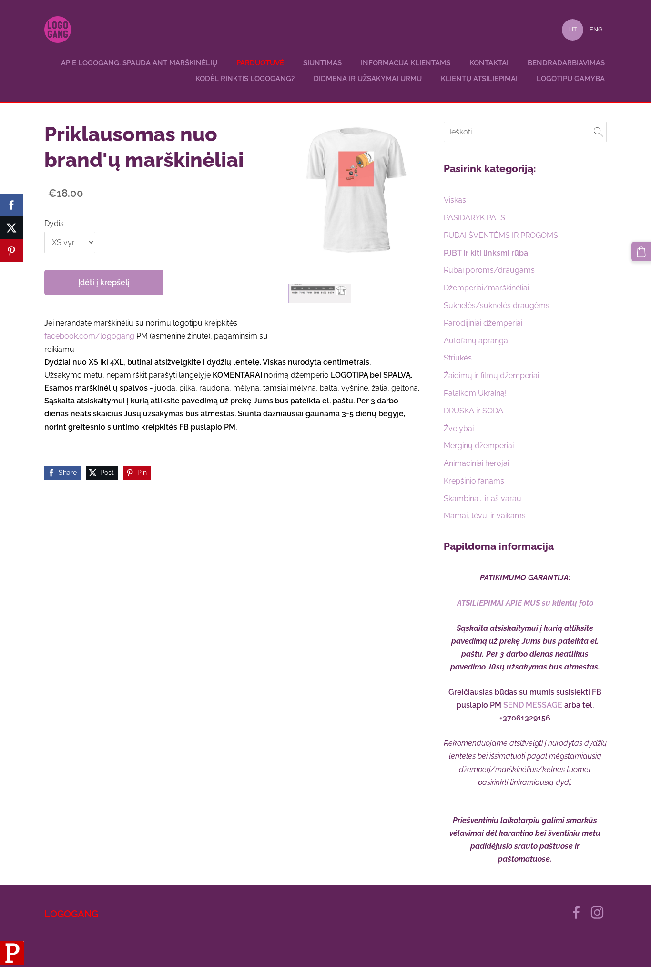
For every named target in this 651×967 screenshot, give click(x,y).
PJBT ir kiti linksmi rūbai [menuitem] (487, 252)
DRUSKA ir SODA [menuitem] (473, 410)
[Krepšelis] (641, 251)
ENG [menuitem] (596, 29)
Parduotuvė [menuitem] (260, 63)
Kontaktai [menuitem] (489, 63)
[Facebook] (576, 912)
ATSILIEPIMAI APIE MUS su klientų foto (525, 602)
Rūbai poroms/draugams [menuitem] (489, 270)
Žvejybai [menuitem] (459, 428)
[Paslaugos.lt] (12, 962)
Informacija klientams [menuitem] (405, 63)
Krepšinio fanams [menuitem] (474, 480)
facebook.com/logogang (90, 335)
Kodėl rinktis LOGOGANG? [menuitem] (245, 78)
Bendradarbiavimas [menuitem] (566, 63)
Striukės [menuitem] (458, 357)
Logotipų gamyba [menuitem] (571, 78)
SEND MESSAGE (532, 705)
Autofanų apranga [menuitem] (476, 340)
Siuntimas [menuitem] (322, 63)
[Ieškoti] (598, 132)
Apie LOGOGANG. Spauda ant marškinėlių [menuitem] (139, 63)
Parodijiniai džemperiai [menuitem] (483, 323)
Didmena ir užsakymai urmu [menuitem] (368, 78)
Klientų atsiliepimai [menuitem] (479, 78)
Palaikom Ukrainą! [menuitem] (475, 393)
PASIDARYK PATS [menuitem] (474, 217)
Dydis (54, 223)
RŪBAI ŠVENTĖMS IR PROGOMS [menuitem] (501, 235)
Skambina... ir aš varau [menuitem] (482, 498)
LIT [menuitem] (572, 29)
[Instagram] (597, 912)
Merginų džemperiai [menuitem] (479, 445)
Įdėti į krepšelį (104, 282)
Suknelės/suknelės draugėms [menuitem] (496, 305)
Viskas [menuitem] (455, 200)
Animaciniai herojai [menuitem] (476, 463)
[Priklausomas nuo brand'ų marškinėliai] (320, 293)
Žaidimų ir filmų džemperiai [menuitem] (491, 375)
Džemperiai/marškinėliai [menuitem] (486, 287)
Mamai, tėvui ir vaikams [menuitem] (485, 515)
